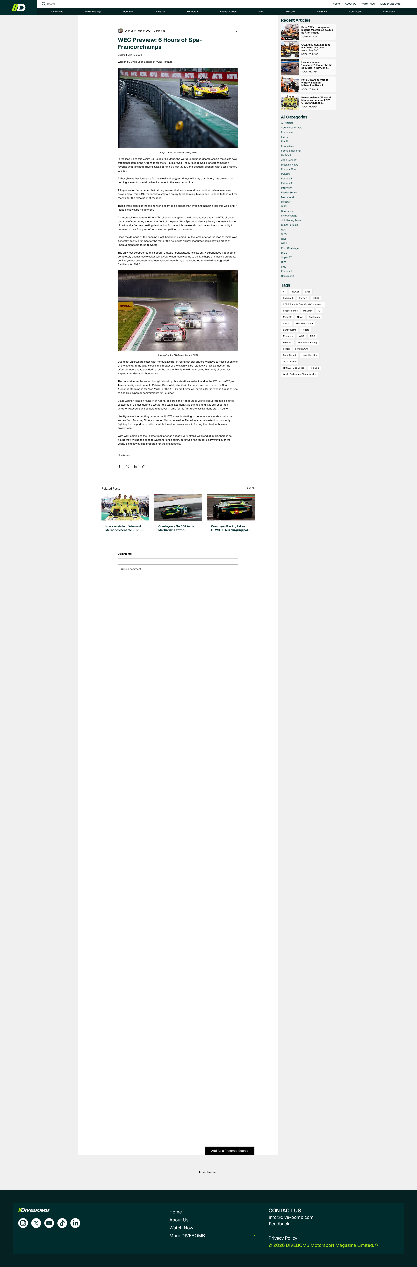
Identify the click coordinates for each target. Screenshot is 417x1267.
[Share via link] (143, 466)
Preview (303, 298)
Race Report (289, 355)
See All (251, 487)
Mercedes (288, 336)
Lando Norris (289, 329)
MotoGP (287, 317)
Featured (287, 342)
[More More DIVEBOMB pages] (402, 4)
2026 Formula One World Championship (304, 304)
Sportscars (123, 455)
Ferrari (286, 348)
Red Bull (314, 367)
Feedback (279, 1224)
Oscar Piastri (289, 361)
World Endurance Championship (299, 374)
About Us (179, 1220)
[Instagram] (23, 1223)
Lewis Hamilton (309, 355)
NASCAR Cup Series (293, 367)
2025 (307, 291)
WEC (301, 336)
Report (305, 329)
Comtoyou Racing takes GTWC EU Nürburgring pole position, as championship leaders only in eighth (230, 528)
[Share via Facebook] (119, 466)
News (300, 317)
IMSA (312, 336)
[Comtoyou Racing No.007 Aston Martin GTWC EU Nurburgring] (178, 507)
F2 (319, 310)
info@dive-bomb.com (291, 1217)
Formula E (288, 298)
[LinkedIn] (75, 1223)
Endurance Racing (307, 342)
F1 (284, 291)
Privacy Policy (283, 1238)
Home (175, 1212)
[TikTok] (62, 1223)
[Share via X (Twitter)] (127, 466)
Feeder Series (290, 310)
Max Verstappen (304, 323)
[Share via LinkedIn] (135, 466)
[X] (36, 1223)
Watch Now (181, 1228)
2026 (316, 298)
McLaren (307, 310)
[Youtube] (49, 1223)
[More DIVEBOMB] (254, 1236)
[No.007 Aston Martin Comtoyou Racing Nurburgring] (231, 507)
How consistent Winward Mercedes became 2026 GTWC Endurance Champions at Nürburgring (124, 528)
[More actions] (236, 31)
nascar (286, 323)
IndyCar (295, 291)
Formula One (302, 348)
